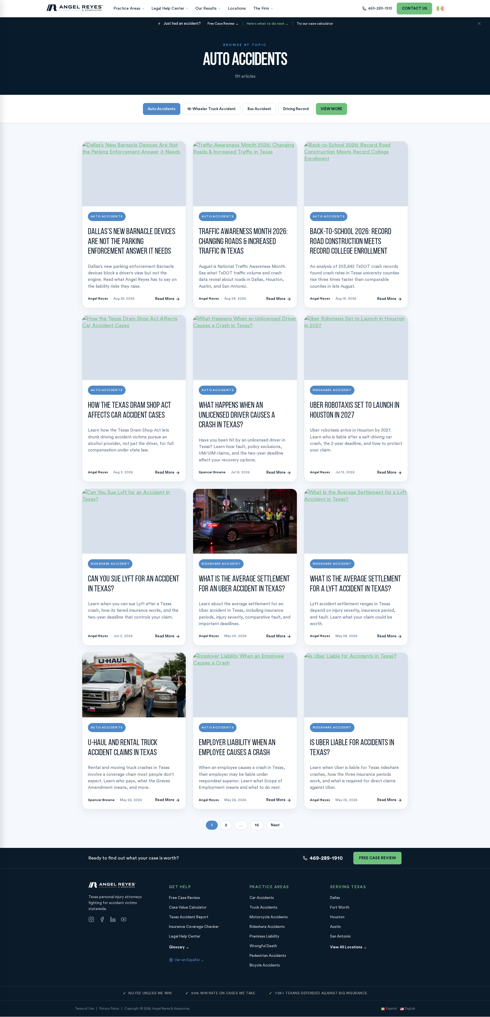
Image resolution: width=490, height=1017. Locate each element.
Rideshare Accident (332, 390)
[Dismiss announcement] (479, 24)
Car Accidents (262, 898)
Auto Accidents (162, 109)
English (410, 1008)
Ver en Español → (189, 960)
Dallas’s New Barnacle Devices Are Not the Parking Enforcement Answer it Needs (131, 242)
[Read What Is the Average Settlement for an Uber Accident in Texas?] (245, 521)
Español (391, 1008)
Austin (335, 927)
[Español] (440, 8)
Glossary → (179, 947)
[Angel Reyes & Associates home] (75, 7)
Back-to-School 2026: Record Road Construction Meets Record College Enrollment (350, 242)
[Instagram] (91, 920)
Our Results (206, 8)
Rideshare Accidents (267, 927)
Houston (337, 917)
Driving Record (296, 109)
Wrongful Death (263, 946)
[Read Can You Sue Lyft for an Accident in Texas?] (134, 521)
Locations (237, 8)
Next (275, 825)
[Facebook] (102, 920)
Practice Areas (126, 8)
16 (257, 825)
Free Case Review (377, 858)
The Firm (261, 8)
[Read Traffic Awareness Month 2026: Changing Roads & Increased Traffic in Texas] (245, 174)
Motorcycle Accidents (269, 917)
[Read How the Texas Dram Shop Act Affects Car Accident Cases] (134, 347)
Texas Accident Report (188, 917)
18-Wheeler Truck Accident (211, 109)
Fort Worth (339, 907)
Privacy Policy (109, 1008)
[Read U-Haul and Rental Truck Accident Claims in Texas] (134, 685)
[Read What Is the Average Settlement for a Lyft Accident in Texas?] (356, 521)
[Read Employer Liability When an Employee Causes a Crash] (245, 685)
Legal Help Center (167, 8)
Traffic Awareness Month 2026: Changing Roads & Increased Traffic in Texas (243, 242)
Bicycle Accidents (265, 965)
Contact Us (414, 8)
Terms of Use (84, 1008)
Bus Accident (259, 109)
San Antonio (340, 936)
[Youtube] (123, 920)
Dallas (335, 898)
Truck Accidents (263, 907)
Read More (164, 299)
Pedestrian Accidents (268, 956)
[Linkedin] (113, 920)
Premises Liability (264, 936)
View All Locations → (348, 947)
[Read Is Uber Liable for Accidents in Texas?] (356, 685)
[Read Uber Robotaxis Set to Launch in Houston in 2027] (356, 347)
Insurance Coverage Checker (194, 927)
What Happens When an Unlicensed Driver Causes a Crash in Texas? (237, 415)
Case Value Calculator (188, 907)
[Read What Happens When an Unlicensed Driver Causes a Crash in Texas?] (245, 347)
